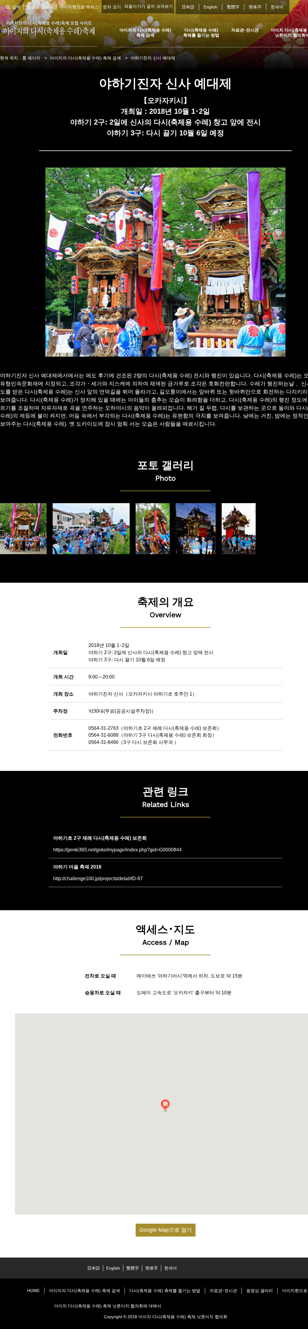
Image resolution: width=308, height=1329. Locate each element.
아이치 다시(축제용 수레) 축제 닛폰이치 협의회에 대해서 (107, 1305)
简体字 (255, 7)
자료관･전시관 (245, 30)
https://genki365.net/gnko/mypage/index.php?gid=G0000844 (117, 849)
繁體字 (233, 7)
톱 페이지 (31, 58)
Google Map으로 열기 (165, 1230)
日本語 (188, 7)
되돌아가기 (134, 6)
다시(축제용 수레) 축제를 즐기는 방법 (201, 33)
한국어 (277, 7)
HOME (33, 1290)
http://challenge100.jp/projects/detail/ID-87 (98, 878)
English (210, 7)
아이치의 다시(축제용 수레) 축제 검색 (145, 33)
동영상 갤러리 (40, 7)
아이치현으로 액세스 (79, 7)
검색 (16, 7)
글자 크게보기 (159, 6)
